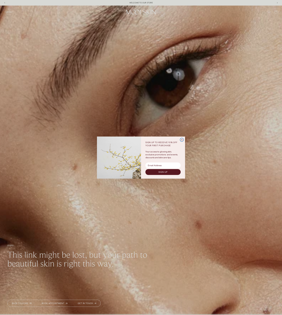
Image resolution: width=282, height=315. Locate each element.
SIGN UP (163, 172)
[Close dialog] (182, 140)
